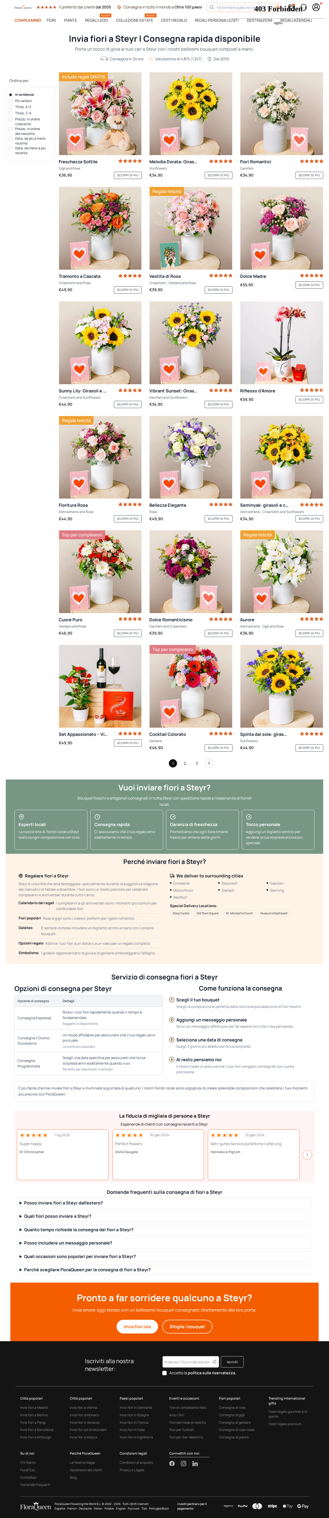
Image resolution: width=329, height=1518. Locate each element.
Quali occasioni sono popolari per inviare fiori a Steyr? (80, 1256)
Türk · (144, 1508)
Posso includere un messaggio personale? (68, 1243)
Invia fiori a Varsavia (84, 1422)
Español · (60, 1508)
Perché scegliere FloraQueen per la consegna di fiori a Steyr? (87, 1269)
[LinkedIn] (195, 1463)
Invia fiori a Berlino (34, 1415)
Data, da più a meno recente (30, 141)
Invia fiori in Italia (132, 1429)
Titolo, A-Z (23, 107)
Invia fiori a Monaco (84, 1415)
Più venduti (23, 100)
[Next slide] (307, 1155)
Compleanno (27, 20)
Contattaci (28, 1477)
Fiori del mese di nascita (187, 1422)
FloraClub (27, 1470)
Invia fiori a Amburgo (35, 1437)
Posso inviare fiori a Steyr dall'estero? (63, 1203)
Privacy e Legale (132, 1470)
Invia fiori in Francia (134, 1422)
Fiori (51, 20)
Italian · (99, 1508)
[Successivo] (209, 764)
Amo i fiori (176, 1415)
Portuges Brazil (159, 1508)
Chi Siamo (28, 1462)
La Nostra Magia (82, 1462)
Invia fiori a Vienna (83, 1407)
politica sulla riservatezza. (212, 1372)
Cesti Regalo (174, 20)
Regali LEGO (96, 20)
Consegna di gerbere (235, 1422)
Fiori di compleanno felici (188, 1407)
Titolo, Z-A (23, 113)
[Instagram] (186, 1463)
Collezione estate (134, 20)
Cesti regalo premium (285, 1424)
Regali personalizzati (217, 20)
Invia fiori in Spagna (134, 1415)
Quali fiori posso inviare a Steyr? (57, 1216)
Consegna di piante (234, 1437)
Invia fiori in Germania (136, 1407)
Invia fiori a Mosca (83, 1437)
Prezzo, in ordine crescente (27, 121)
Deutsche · (86, 1508)
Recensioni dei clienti (86, 1470)
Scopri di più (127, 175)
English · (121, 1508)
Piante (70, 20)
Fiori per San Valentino (186, 1437)
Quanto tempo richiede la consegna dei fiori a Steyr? (78, 1229)
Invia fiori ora (137, 1326)
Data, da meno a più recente (30, 150)
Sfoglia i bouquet (187, 1326)
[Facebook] (175, 1463)
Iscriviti (232, 1362)
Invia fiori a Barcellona (36, 1429)
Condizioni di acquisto (136, 1462)
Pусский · (134, 1508)
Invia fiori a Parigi (33, 1422)
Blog (73, 1477)
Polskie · (110, 1508)
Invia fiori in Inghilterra (136, 1437)
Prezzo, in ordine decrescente (27, 131)
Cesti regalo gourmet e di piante (288, 1414)
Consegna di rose (232, 1407)
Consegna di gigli (232, 1415)
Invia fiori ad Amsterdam (88, 1429)
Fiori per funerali (181, 1429)
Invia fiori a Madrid (34, 1407)
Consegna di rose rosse (237, 1429)
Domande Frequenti (35, 1484)
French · (72, 1508)
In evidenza (24, 94)
